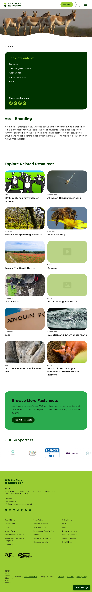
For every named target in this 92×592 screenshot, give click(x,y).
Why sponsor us (39, 527)
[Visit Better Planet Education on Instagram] (10, 510)
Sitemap (61, 577)
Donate (66, 4)
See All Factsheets (23, 420)
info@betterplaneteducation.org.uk (18, 504)
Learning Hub (10, 524)
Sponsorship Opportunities (43, 531)
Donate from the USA (42, 538)
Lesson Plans (10, 531)
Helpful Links (67, 542)
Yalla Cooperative (30, 577)
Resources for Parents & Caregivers (14, 539)
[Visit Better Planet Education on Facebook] (6, 510)
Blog (64, 527)
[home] (13, 4)
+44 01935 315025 (11, 501)
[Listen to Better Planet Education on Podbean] (22, 510)
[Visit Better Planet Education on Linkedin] (14, 510)
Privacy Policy (82, 577)
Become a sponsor (40, 524)
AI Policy (70, 577)
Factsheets (9, 527)
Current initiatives (69, 538)
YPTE (64, 524)
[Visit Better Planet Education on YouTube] (30, 510)
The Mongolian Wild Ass (21, 68)
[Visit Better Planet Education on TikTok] (18, 510)
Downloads (9, 544)
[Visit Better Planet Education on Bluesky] (26, 510)
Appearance (15, 73)
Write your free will (69, 535)
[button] (85, 4)
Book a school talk (40, 542)
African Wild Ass (17, 77)
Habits (12, 81)
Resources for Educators (14, 535)
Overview (14, 64)
